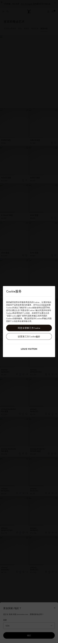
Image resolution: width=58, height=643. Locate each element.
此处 (45, 305)
